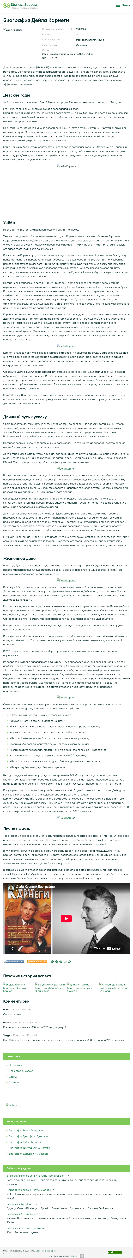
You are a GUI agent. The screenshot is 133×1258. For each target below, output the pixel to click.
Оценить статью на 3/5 (61, 961)
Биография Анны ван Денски (23, 1214)
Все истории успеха (21, 1070)
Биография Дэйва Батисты (25, 1142)
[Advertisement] (66, 191)
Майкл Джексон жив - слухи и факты (28, 1189)
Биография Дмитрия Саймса (79, 989)
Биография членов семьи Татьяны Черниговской (35, 1175)
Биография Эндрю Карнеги (14, 989)
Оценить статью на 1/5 (52, 961)
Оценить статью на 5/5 (69, 961)
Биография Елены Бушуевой (26, 1130)
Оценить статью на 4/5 (65, 961)
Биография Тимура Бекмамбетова (29, 1147)
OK (82, 1256)
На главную (16, 1065)
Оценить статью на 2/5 (56, 961)
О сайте (14, 1082)
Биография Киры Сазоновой (23, 1204)
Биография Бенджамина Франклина (50, 989)
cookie (74, 1256)
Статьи (13, 1076)
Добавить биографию (46, 1251)
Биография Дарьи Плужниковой (28, 1153)
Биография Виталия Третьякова (25, 1228)
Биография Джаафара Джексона (29, 1136)
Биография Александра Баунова (113, 989)
